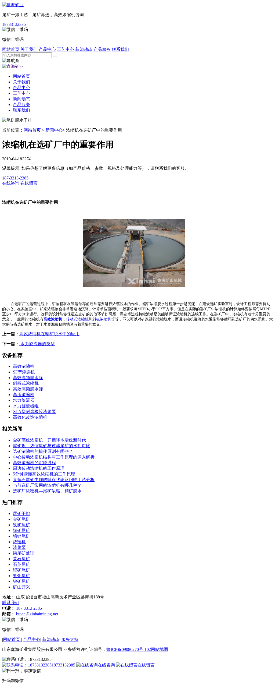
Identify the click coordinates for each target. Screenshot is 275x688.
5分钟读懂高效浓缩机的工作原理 (44, 474)
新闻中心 (54, 130)
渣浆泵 (19, 547)
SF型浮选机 (24, 372)
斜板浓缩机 (101, 319)
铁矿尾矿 (21, 525)
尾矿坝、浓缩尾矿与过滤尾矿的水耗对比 (51, 445)
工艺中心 (65, 49)
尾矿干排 (21, 513)
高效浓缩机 (53, 319)
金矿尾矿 (21, 519)
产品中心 (47, 49)
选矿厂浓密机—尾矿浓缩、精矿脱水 (47, 491)
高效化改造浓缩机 (30, 417)
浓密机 (19, 541)
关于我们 (29, 49)
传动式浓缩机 (77, 319)
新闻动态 (83, 49)
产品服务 (102, 49)
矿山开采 (21, 587)
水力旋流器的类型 (37, 343)
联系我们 (120, 49)
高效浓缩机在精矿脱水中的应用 (49, 333)
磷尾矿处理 (23, 553)
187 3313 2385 (29, 608)
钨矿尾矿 (21, 581)
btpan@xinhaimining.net (37, 614)
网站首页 (10, 49)
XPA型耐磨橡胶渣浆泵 (34, 411)
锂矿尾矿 (21, 570)
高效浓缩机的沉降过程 (34, 462)
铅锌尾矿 (21, 536)
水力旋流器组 (26, 406)
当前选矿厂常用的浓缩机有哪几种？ (47, 485)
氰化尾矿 (21, 575)
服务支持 (69, 639)
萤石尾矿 (21, 558)
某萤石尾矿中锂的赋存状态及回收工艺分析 (54, 479)
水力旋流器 (23, 400)
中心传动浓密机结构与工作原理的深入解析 (54, 457)
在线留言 (146, 665)
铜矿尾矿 (21, 530)
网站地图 (159, 649)
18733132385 (14, 24)
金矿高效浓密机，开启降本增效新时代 (49, 440)
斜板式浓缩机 (26, 383)
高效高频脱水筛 (28, 377)
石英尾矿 (21, 564)
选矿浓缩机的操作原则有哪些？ (43, 451)
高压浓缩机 (23, 394)
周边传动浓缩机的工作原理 (38, 468)
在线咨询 (106, 665)
